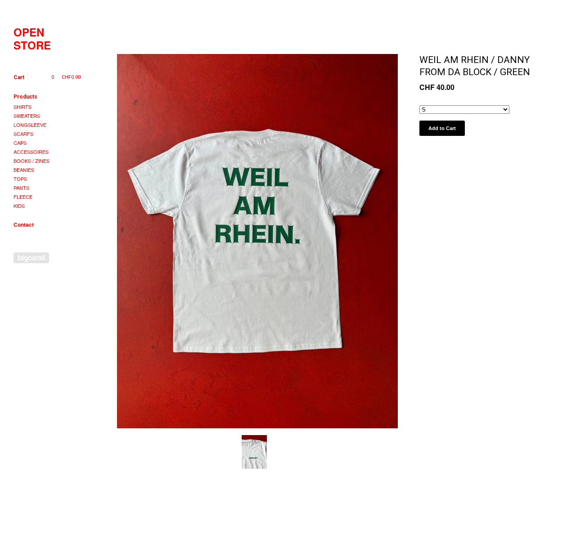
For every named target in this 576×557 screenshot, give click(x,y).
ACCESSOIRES (31, 151)
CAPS (20, 142)
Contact (24, 224)
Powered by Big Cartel (31, 257)
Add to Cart (442, 128)
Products (25, 97)
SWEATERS (27, 115)
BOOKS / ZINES (32, 160)
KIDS (19, 205)
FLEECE (23, 196)
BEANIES (24, 169)
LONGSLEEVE (30, 124)
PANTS (21, 187)
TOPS (20, 178)
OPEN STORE (32, 39)
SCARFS (23, 133)
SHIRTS (23, 106)
